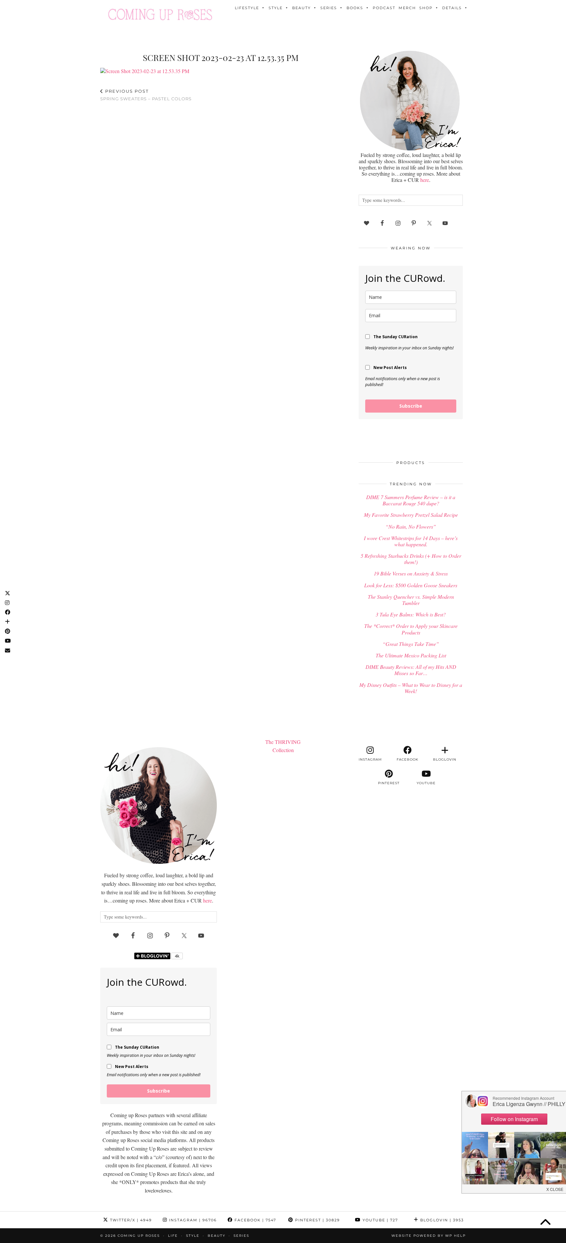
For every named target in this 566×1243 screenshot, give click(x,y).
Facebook (254, 1220)
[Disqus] (220, 192)
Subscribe (410, 406)
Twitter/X (130, 1220)
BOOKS (355, 8)
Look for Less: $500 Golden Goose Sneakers (410, 585)
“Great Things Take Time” (411, 643)
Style (276, 8)
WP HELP (455, 1235)
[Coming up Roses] (160, 14)
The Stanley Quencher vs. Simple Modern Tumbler (411, 599)
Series (328, 8)
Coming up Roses (139, 1235)
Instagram (192, 1220)
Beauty (301, 8)
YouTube (379, 1220)
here (424, 179)
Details (452, 8)
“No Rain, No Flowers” (411, 526)
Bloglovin (441, 1220)
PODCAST (384, 8)
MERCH (407, 8)
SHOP (426, 8)
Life (173, 1235)
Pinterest (316, 1220)
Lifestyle (247, 8)
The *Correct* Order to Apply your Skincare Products (411, 628)
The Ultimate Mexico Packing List (411, 655)
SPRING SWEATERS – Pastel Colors (146, 94)
